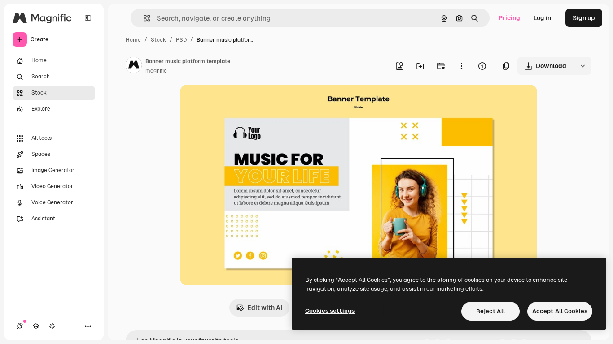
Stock (158, 39)
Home (133, 39)
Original (237, 102)
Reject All (490, 311)
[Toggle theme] (52, 326)
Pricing (509, 18)
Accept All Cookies (559, 311)
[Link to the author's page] (134, 66)
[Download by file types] (582, 66)
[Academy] (36, 326)
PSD (181, 39)
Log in (542, 18)
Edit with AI (264, 308)
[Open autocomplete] (143, 18)
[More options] (461, 66)
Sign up (584, 18)
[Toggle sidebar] (88, 18)
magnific (156, 70)
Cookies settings (330, 310)
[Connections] (20, 326)
